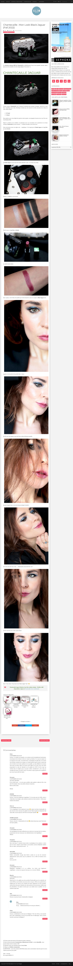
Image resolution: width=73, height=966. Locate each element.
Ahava (68, 90)
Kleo (5, 30)
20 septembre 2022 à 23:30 (16, 795)
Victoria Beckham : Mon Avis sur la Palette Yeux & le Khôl (65, 118)
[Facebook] (61, 81)
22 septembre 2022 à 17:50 (16, 895)
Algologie (64, 92)
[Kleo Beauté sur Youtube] (58, 1)
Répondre (45, 773)
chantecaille (11, 32)
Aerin (61, 90)
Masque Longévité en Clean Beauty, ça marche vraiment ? (65, 101)
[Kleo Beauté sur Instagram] (54, 1)
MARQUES (35, 1)
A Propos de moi (27, 1)
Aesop (64, 90)
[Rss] (69, 81)
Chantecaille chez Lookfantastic (32, 688)
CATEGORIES (41, 1)
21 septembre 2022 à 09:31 (16, 819)
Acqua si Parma (55, 90)
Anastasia (59, 94)
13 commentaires (18, 30)
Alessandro (54, 92)
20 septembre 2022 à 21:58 (16, 755)
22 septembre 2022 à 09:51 (16, 876)
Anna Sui (64, 94)
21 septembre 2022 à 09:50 (16, 829)
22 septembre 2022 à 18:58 (16, 912)
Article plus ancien (44, 740)
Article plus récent (6, 740)
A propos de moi (64, 963)
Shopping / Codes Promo (16, 1)
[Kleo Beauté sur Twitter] (55, 1)
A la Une (5, 32)
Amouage (54, 94)
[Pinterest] (65, 81)
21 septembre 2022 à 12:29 (16, 853)
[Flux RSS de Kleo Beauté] (60, 1)
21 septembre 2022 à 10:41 (16, 841)
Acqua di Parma (67, 88)
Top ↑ (70, 963)
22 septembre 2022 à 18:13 (22, 903)
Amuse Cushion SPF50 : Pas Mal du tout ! (65, 110)
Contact (8, 1)
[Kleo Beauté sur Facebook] (57, 1)
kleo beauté (11, 963)
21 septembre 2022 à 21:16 (16, 866)
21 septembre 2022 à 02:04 (16, 807)
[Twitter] (57, 81)
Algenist (59, 92)
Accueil (2, 1)
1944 (53, 88)
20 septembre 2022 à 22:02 (16, 779)
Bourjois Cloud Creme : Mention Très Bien (64, 135)
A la (57, 88)
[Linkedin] (53, 81)
